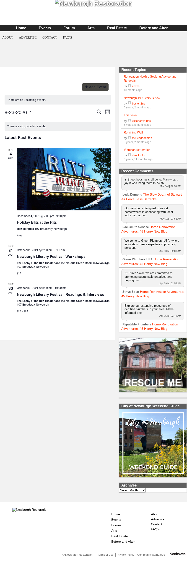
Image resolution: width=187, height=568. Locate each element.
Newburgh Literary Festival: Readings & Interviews (60, 294)
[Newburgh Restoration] (30, 509)
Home (21, 28)
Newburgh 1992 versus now (142, 98)
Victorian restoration (137, 150)
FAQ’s (67, 37)
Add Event (97, 87)
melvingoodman (142, 137)
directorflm (138, 155)
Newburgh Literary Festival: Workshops (51, 256)
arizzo (136, 86)
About (7, 37)
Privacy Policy (125, 554)
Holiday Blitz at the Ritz (37, 222)
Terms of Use (105, 554)
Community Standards (151, 554)
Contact (49, 37)
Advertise (28, 37)
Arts (91, 28)
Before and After (153, 28)
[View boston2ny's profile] (129, 103)
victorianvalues (141, 120)
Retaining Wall (133, 132)
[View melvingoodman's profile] (129, 138)
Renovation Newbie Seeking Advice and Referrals (150, 78)
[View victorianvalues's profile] (129, 121)
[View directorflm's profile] (129, 155)
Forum (69, 28)
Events (45, 28)
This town (130, 115)
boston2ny (138, 103)
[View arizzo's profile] (129, 86)
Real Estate (117, 28)
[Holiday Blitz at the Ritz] (64, 179)
